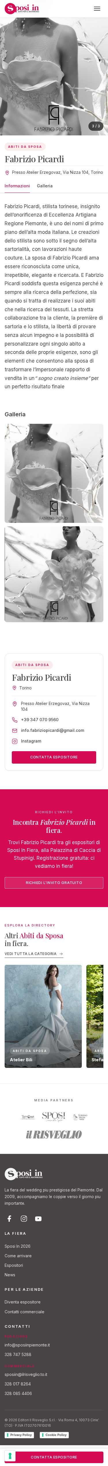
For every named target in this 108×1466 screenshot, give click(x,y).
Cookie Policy (56, 1435)
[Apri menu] (97, 8)
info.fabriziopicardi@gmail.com (52, 730)
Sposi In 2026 (18, 1246)
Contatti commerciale (24, 1311)
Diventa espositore (23, 1301)
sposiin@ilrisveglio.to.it (26, 1374)
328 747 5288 (18, 1354)
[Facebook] (9, 1218)
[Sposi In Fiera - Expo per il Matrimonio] (22, 8)
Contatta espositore (54, 757)
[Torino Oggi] (28, 1117)
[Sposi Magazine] (54, 1117)
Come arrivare (18, 1255)
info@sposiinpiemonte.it (27, 1344)
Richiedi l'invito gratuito (54, 883)
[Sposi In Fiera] (24, 1174)
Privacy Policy (21, 1435)
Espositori (14, 1265)
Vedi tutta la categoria (30, 954)
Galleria (45, 185)
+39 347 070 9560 (39, 719)
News (10, 1274)
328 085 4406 (18, 1393)
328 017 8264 (18, 1383)
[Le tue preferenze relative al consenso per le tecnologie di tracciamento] (10, 1455)
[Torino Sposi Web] (80, 1117)
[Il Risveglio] (54, 1134)
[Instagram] (24, 1218)
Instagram (31, 740)
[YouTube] (38, 1218)
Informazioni (17, 185)
